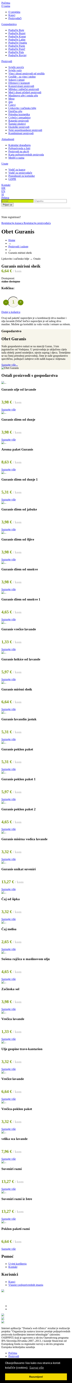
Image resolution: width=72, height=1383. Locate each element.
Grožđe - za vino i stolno (22, 76)
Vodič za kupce (16, 169)
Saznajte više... (9, 364)
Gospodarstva (9, 24)
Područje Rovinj (17, 55)
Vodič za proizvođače (20, 172)
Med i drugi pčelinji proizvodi (24, 92)
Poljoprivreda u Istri (19, 148)
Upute (4, 163)
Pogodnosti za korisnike (21, 175)
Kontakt (5, 184)
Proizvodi (6, 61)
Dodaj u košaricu (10, 312)
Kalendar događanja (19, 145)
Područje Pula (16, 52)
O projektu (14, 11)
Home (11, 240)
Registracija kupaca (12, 223)
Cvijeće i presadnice (19, 117)
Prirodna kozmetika (19, 114)
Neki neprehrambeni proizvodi (25, 130)
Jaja (10, 101)
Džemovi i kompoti (19, 82)
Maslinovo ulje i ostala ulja (23, 95)
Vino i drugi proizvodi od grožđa (26, 73)
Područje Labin (16, 39)
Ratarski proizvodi (18, 120)
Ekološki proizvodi (18, 126)
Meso (11, 98)
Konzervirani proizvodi (21, 86)
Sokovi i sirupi (16, 79)
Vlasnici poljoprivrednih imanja (25, 1284)
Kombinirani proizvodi (21, 133)
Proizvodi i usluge (18, 246)
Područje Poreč (16, 49)
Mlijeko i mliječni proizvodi (23, 89)
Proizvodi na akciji (18, 151)
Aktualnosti (7, 139)
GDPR (12, 179)
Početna (5, 2)
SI (2, 194)
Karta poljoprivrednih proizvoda (26, 154)
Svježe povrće (16, 67)
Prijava (5, 197)
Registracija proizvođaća (37, 223)
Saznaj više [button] (36, 1367)
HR (3, 188)
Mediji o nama (16, 157)
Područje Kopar (17, 36)
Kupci (11, 15)
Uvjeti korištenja (17, 1263)
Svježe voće (15, 70)
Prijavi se (7, 204)
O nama (5, 6)
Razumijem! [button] (36, 1376)
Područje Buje (16, 30)
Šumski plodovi (17, 123)
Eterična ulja (15, 111)
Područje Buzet (16, 33)
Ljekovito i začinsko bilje (22, 108)
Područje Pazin (16, 45)
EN (3, 191)
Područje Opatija (17, 42)
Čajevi (12, 104)
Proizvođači (14, 18)
